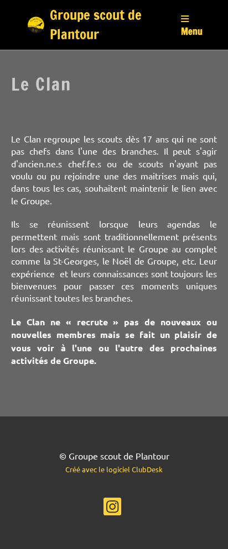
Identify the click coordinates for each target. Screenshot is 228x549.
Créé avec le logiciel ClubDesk (114, 469)
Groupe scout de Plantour (96, 25)
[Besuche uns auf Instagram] (112, 508)
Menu (192, 31)
